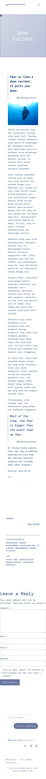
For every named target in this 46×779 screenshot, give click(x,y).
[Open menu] (38, 4)
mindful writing (26, 559)
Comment (5, 608)
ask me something (26, 726)
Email (4, 647)
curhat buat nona (27, 545)
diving (9, 559)
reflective (10, 564)
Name (3, 636)
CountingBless (12, 545)
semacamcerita (21, 548)
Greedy (10, 518)
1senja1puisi (11, 542)
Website (4, 658)
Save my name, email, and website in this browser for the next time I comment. (23, 672)
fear (15, 559)
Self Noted (34, 524)
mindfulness (28, 562)
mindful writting (13, 562)
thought (32, 548)
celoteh (22, 542)
